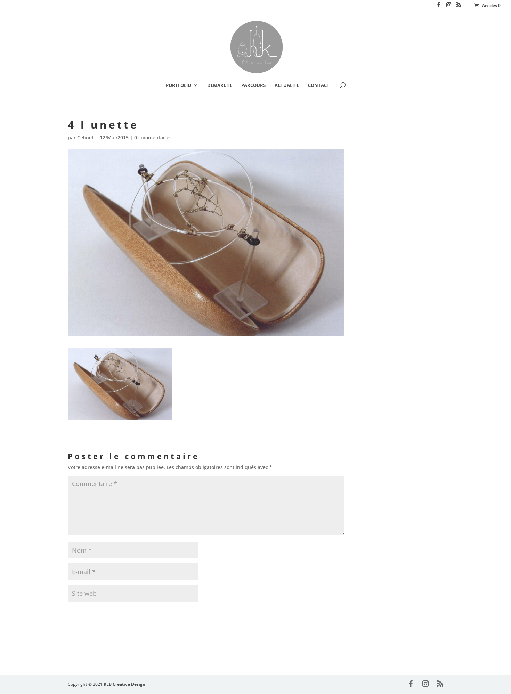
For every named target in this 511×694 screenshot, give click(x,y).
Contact (319, 85)
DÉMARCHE (219, 85)
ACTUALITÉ (287, 85)
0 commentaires (153, 137)
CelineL (85, 137)
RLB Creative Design (124, 684)
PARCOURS (253, 85)
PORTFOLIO (178, 85)
